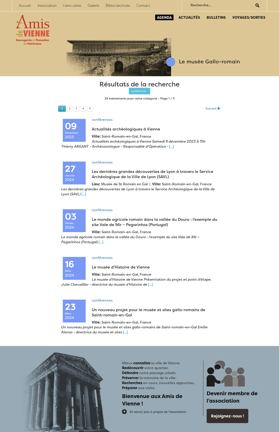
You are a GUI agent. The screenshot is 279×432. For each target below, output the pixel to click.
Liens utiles (72, 5)
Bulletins (216, 17)
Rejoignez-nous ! (227, 416)
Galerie (93, 5)
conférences (139, 91)
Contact (143, 5)
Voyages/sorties (248, 17)
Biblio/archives (118, 5)
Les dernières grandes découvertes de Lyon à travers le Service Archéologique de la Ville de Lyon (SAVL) (152, 174)
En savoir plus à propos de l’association (158, 412)
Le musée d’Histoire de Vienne (121, 267)
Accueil (25, 5)
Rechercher (257, 5)
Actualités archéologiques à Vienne (126, 129)
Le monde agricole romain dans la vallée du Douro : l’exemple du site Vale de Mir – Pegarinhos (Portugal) (154, 222)
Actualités (189, 17)
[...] (171, 146)
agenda (164, 17)
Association (47, 5)
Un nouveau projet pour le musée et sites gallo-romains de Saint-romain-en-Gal (148, 312)
